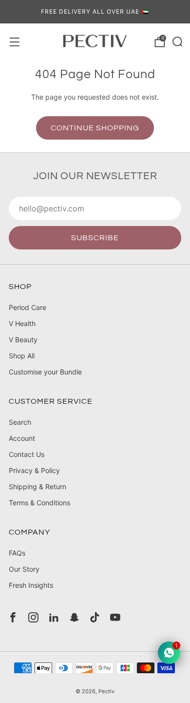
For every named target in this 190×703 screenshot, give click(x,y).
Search (20, 422)
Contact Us (26, 454)
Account (22, 438)
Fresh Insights (31, 585)
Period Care (27, 307)
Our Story (24, 569)
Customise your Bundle (45, 372)
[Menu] (14, 41)
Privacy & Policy (34, 470)
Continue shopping (95, 128)
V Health (22, 323)
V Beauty (23, 339)
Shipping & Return (37, 486)
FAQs (17, 553)
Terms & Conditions (39, 502)
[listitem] (95, 11)
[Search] (176, 40)
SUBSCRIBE (95, 238)
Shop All (22, 356)
